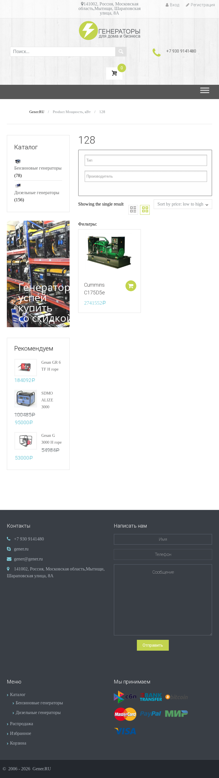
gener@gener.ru (28, 558)
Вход (174, 5)
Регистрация (203, 5)
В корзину (130, 285)
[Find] (121, 52)
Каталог (18, 694)
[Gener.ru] (110, 30)
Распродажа (21, 723)
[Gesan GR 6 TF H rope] (25, 367)
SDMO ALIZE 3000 (47, 400)
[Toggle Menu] (204, 92)
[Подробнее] (109, 252)
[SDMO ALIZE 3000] (25, 398)
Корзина (18, 743)
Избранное (20, 733)
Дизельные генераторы (36, 192)
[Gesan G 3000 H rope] (25, 440)
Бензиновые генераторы (38, 168)
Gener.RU (36, 112)
